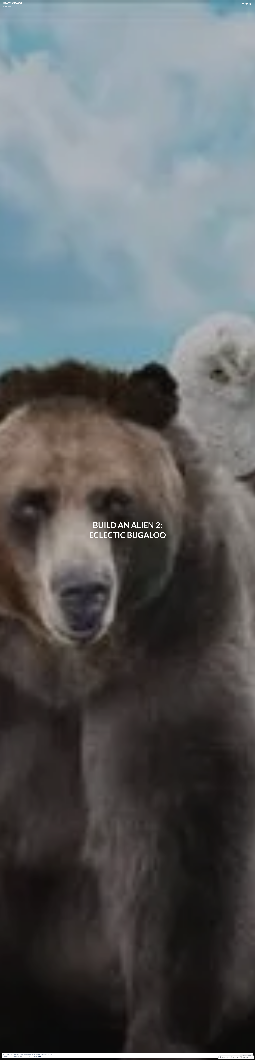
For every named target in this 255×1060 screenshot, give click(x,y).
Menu (248, 4)
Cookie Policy (37, 1056)
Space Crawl (13, 3)
